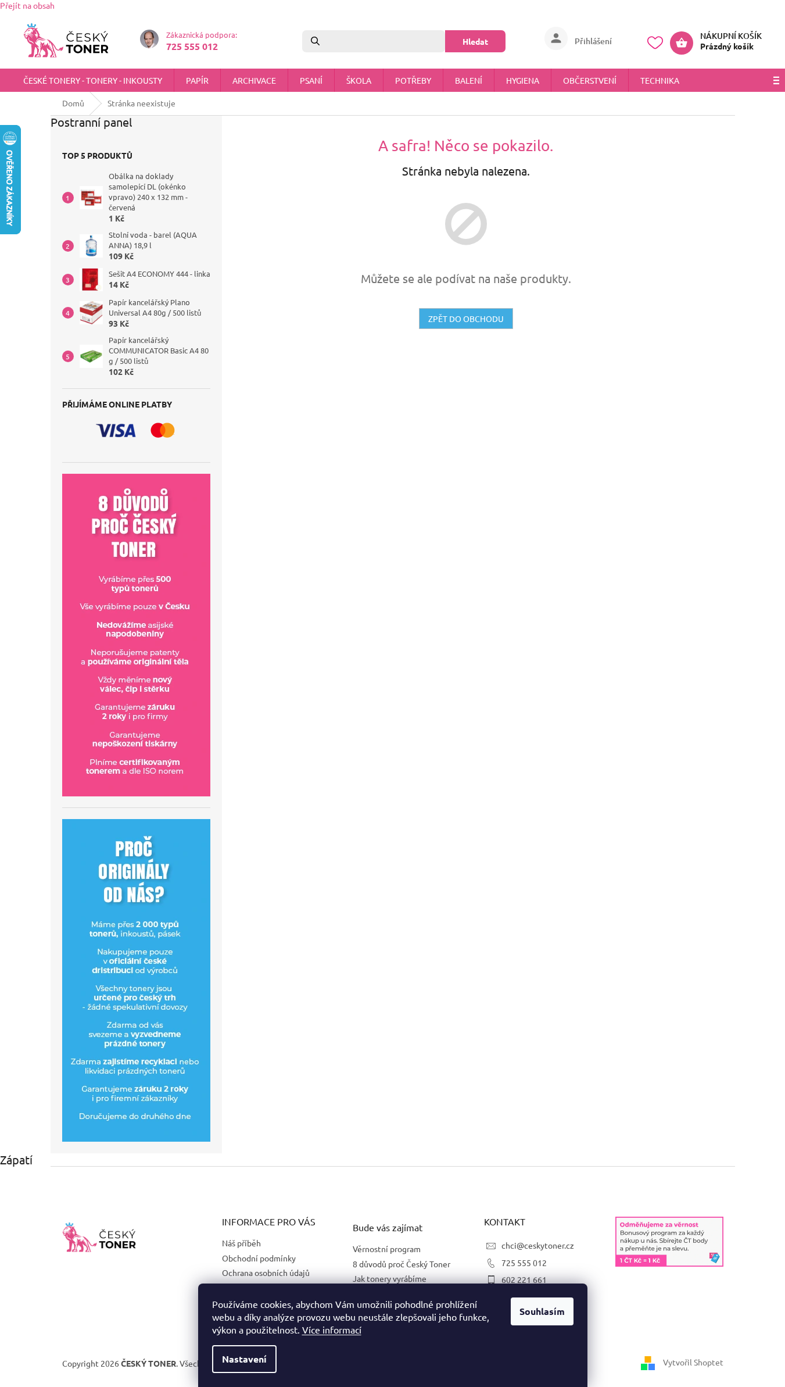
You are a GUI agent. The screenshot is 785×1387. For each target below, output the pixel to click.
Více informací (331, 1329)
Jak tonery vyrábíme (389, 1278)
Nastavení (244, 1359)
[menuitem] (93, 80)
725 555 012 (524, 1262)
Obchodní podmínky (259, 1258)
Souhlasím (542, 1311)
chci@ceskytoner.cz (537, 1245)
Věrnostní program (387, 1248)
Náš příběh (241, 1243)
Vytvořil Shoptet (693, 1362)
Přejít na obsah (27, 5)
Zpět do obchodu (466, 318)
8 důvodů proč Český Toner (401, 1264)
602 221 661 (524, 1279)
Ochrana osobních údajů (266, 1272)
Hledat (475, 41)
